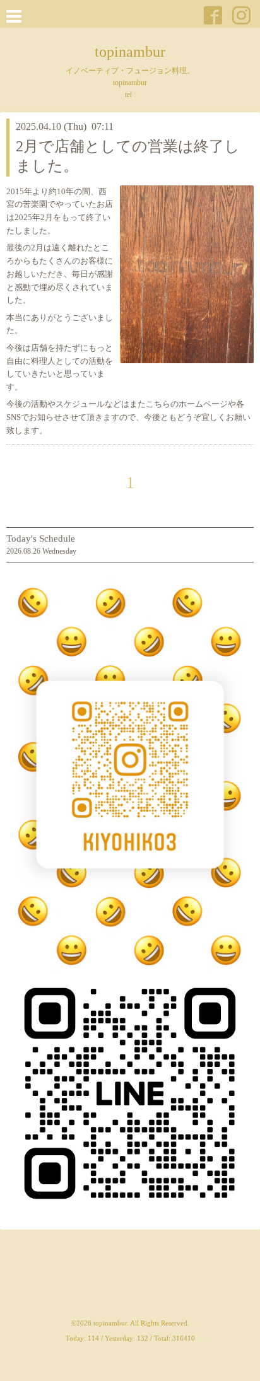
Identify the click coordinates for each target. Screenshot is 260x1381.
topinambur (130, 52)
